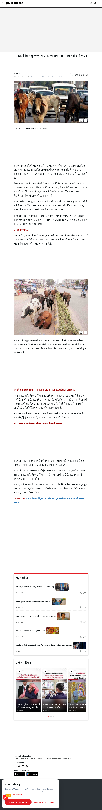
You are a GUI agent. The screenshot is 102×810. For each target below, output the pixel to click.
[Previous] (16, 693)
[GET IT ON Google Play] (32, 774)
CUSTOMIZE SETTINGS (44, 802)
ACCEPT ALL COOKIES (18, 802)
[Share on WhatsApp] (91, 3)
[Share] (87, 75)
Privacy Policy (67, 758)
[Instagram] (19, 765)
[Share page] (95, 3)
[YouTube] (23, 765)
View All (80, 663)
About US (17, 758)
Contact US (24, 758)
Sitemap (32, 758)
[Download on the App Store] (20, 774)
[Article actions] (99, 3)
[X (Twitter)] (27, 765)
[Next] (86, 693)
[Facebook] (15, 765)
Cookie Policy (56, 758)
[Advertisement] (51, 33)
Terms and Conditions (44, 758)
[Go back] (2, 3)
